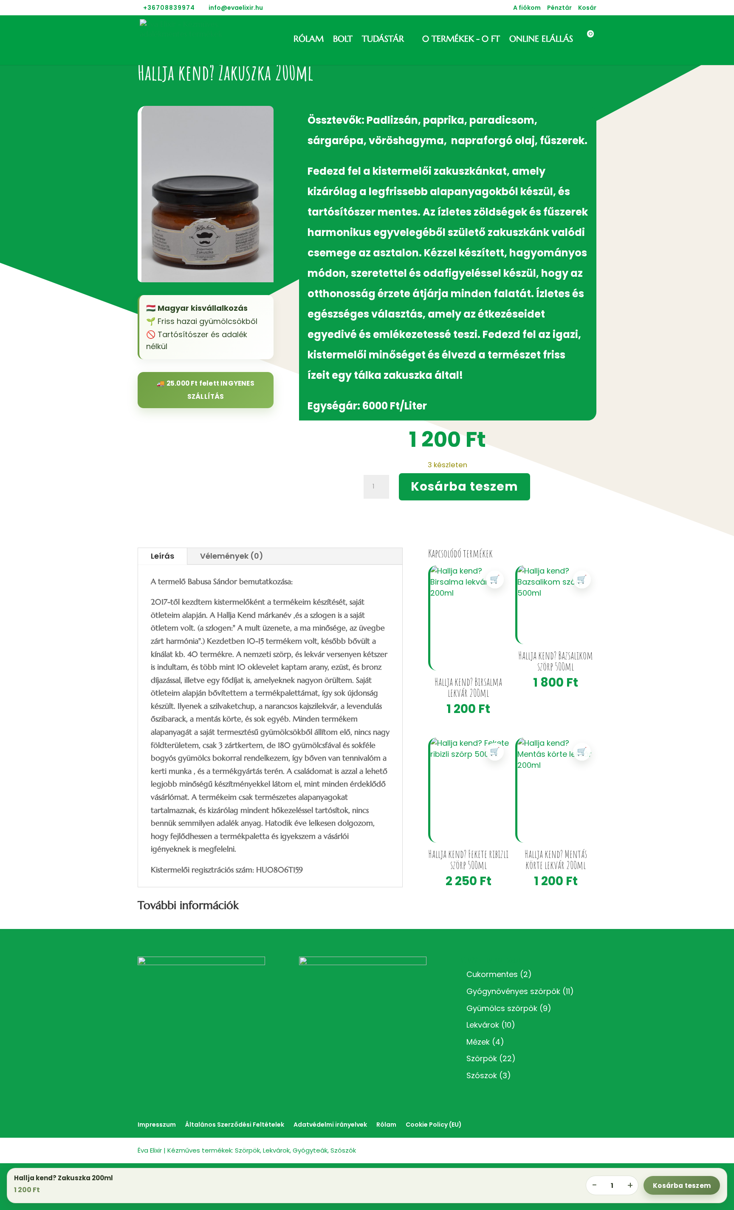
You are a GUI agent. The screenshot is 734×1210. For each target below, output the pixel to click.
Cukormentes (492, 974)
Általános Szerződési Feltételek (234, 1124)
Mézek (478, 1042)
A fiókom (527, 8)
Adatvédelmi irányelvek (330, 1124)
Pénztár (559, 8)
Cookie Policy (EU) (434, 1124)
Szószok (481, 1075)
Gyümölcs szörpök (501, 1008)
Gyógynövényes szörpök (513, 991)
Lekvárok (482, 1025)
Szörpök (481, 1058)
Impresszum (157, 1124)
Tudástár (383, 40)
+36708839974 (169, 7)
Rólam (309, 40)
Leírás (162, 556)
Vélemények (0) (231, 556)
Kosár (587, 8)
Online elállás (541, 40)
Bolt (343, 40)
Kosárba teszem (464, 486)
